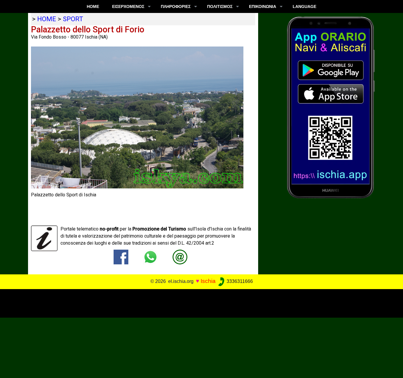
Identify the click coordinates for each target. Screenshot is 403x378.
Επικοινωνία (262, 6)
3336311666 (239, 281)
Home (93, 6)
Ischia (208, 281)
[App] (330, 107)
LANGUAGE (304, 6)
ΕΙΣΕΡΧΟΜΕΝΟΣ (128, 6)
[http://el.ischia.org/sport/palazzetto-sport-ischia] (180, 256)
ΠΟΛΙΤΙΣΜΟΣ (219, 6)
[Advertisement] (197, 302)
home (46, 19)
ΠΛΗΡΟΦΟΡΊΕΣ (176, 6)
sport (73, 19)
